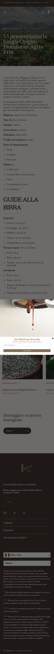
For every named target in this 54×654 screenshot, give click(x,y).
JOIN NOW (27, 350)
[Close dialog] (52, 338)
